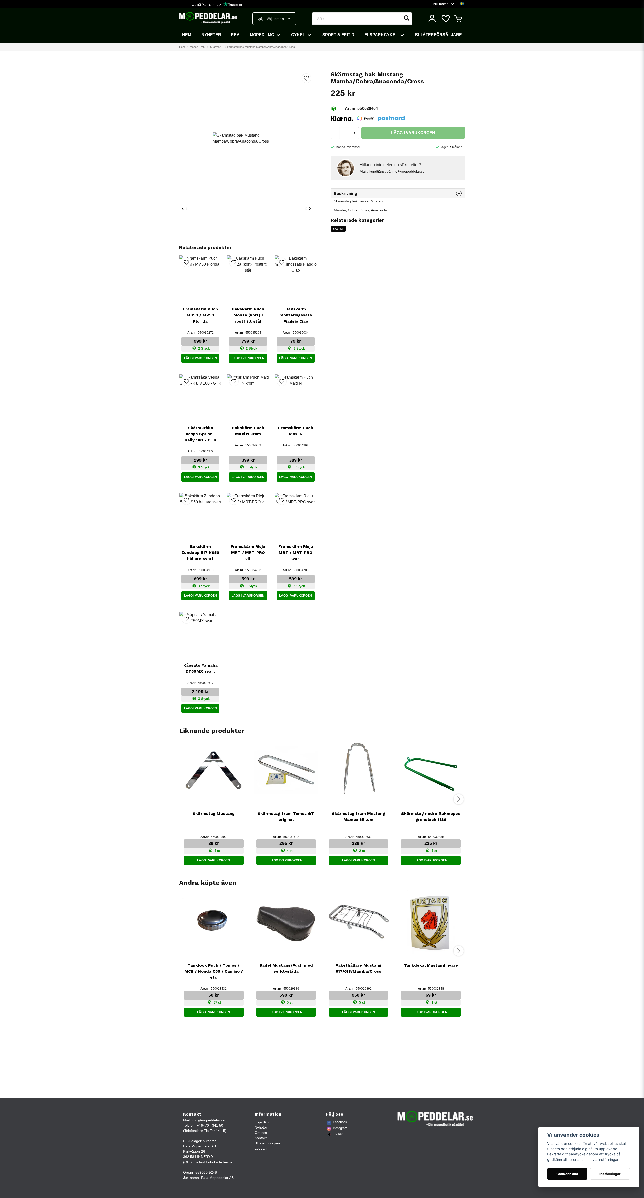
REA (235, 35)
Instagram (340, 1128)
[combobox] (274, 18)
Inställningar (610, 1174)
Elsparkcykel (381, 35)
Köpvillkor (262, 1122)
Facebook (340, 1122)
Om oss (261, 1133)
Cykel (298, 35)
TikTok (338, 1134)
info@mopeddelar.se (408, 171)
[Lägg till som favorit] (445, 19)
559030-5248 (206, 1172)
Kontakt (261, 1138)
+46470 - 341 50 (210, 1125)
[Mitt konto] (432, 19)
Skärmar (215, 46)
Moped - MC (262, 35)
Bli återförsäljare (438, 35)
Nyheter (211, 35)
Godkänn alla (567, 1174)
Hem (186, 35)
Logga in (261, 1148)
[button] (462, 4)
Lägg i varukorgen (200, 358)
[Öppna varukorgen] (458, 19)
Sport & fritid (338, 35)
